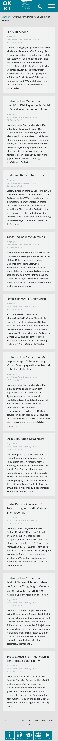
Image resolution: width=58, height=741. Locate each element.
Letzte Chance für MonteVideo (26, 298)
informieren (10, 738)
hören (19, 738)
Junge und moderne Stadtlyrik (26, 237)
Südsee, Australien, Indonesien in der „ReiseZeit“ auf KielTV (28, 658)
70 (30, 724)
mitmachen (38, 738)
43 (50, 720)
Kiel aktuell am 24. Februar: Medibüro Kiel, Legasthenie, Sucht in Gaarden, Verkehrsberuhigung (28, 105)
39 (23, 720)
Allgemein (11, 37)
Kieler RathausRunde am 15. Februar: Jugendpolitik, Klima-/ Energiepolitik (26, 508)
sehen (29, 738)
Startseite (6, 16)
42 (43, 720)
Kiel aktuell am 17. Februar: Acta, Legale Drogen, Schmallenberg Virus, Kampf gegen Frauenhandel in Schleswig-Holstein (28, 363)
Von (23, 39)
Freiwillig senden (17, 31)
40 (30, 720)
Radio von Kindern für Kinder (25, 175)
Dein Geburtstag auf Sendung (25, 438)
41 (36, 720)
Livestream (47, 738)
